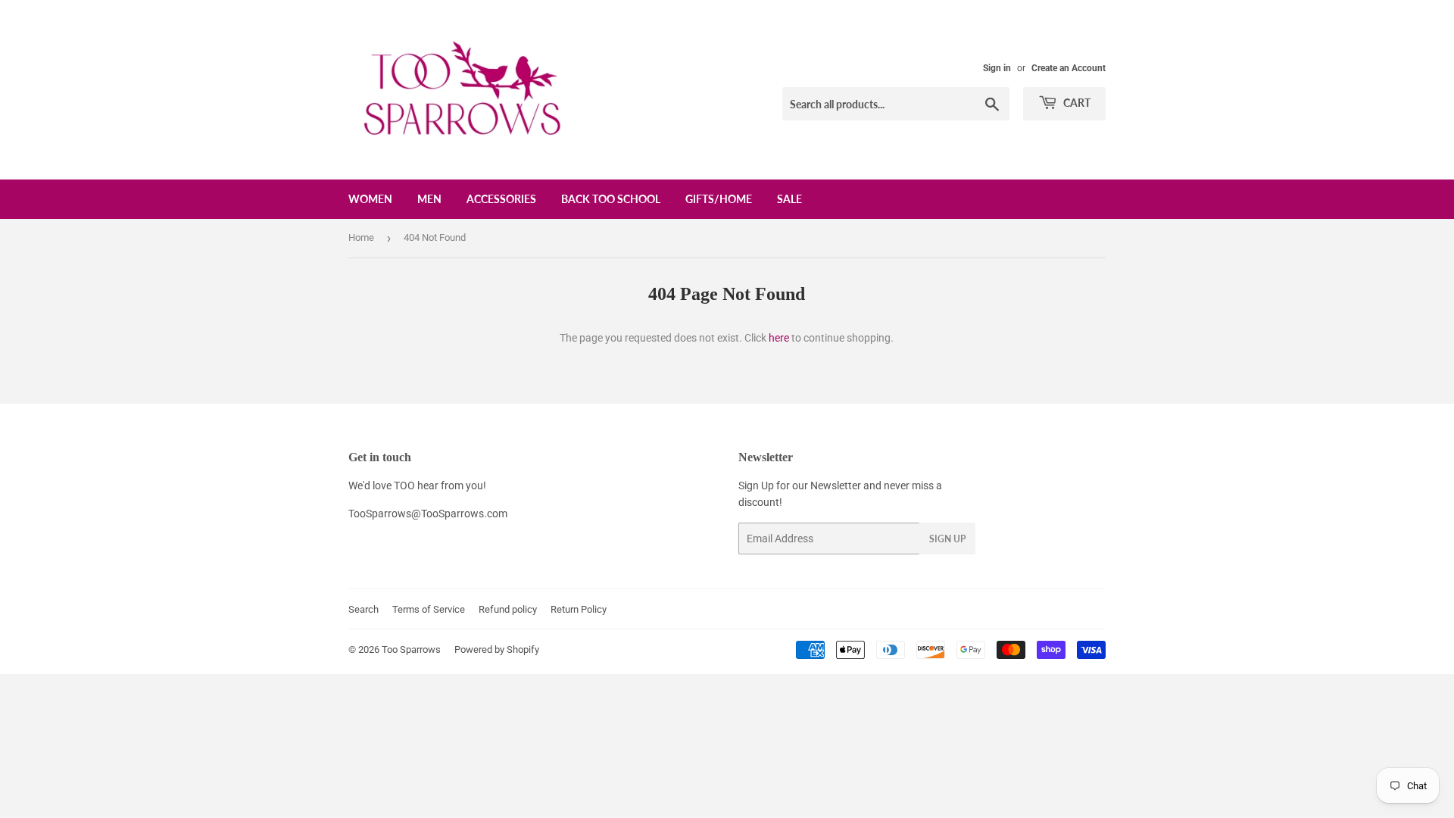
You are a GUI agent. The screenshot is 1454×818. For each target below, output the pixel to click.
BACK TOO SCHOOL (610, 198)
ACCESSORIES (501, 198)
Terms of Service (428, 609)
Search (363, 609)
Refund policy (508, 609)
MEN (429, 198)
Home (361, 237)
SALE (789, 198)
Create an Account (1068, 68)
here (779, 338)
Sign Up (947, 539)
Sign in (997, 68)
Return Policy (579, 609)
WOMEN (370, 198)
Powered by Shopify (496, 649)
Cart (1075, 102)
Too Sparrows (411, 649)
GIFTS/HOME (718, 198)
